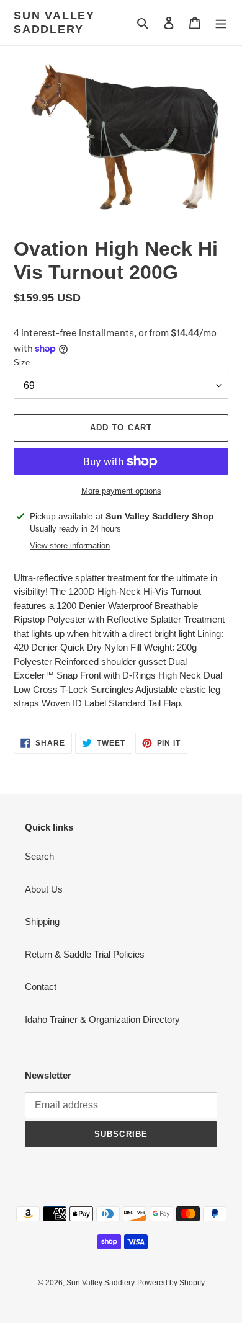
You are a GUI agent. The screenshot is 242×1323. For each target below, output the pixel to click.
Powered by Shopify (171, 1282)
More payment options (121, 491)
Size (22, 362)
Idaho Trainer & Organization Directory (102, 1019)
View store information (70, 545)
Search (39, 856)
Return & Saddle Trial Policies (85, 954)
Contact (40, 986)
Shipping (42, 921)
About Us (44, 889)
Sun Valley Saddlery (54, 22)
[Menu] (221, 22)
